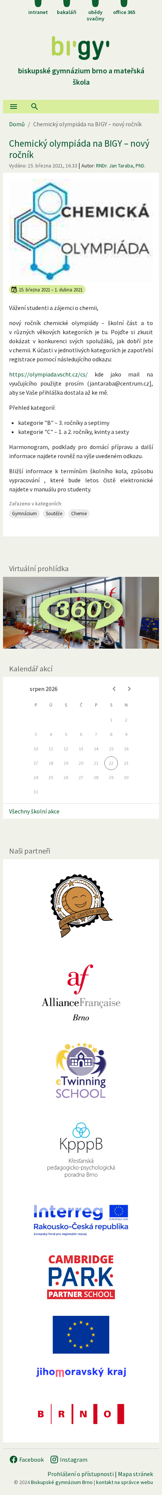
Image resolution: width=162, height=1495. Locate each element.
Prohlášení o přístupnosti (80, 1474)
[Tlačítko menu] (13, 106)
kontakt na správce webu (124, 1482)
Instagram (73, 1459)
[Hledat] (34, 106)
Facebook (31, 1459)
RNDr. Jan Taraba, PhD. (120, 165)
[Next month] (129, 688)
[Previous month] (114, 688)
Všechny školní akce (34, 811)
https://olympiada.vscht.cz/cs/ (48, 374)
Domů (17, 124)
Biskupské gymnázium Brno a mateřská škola (81, 76)
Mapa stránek (135, 1474)
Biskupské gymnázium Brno (62, 1482)
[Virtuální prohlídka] (81, 613)
